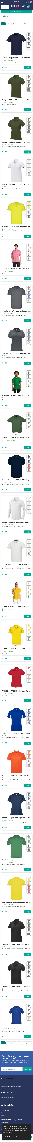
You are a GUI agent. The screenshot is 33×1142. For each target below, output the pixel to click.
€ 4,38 (4, 616)
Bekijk (27, 67)
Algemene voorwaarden (8, 1108)
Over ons (3, 1100)
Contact (3, 1095)
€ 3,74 (4, 954)
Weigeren (16, 1136)
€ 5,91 (4, 785)
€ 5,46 (4, 447)
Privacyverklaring (6, 1110)
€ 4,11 (4, 279)
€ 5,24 (4, 532)
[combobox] (5, 7)
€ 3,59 (4, 67)
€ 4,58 (4, 236)
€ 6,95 (4, 1037)
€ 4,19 (4, 110)
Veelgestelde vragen (7, 1097)
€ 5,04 (4, 490)
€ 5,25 (4, 870)
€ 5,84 (4, 743)
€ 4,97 (4, 912)
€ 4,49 (4, 194)
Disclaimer (4, 1115)
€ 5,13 (4, 405)
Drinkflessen (4, 1122)
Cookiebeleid (5, 1113)
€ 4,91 (4, 321)
